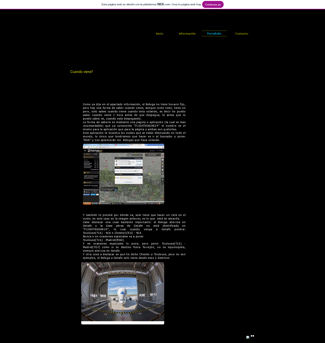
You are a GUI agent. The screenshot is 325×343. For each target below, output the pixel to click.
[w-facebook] (248, 337)
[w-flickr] (252, 336)
